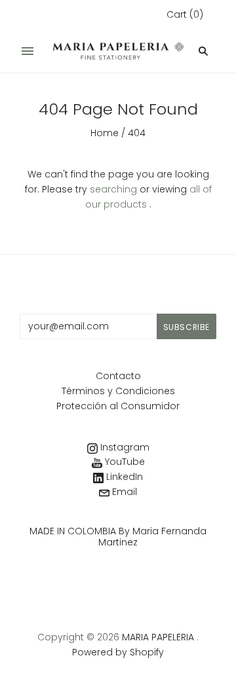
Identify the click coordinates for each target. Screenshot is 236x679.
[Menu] (27, 51)
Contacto (118, 375)
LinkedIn (123, 476)
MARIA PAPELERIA (158, 637)
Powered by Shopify (118, 652)
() (185, 14)
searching (113, 189)
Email (123, 491)
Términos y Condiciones (118, 390)
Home (104, 132)
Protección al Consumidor (118, 406)
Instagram (123, 447)
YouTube (123, 461)
